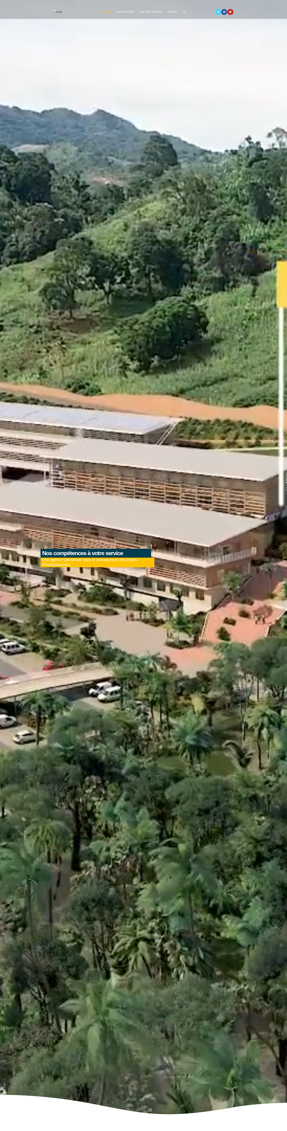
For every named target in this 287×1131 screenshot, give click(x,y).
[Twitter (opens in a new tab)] (218, 12)
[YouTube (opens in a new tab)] (230, 12)
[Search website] (184, 12)
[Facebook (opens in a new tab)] (224, 12)
